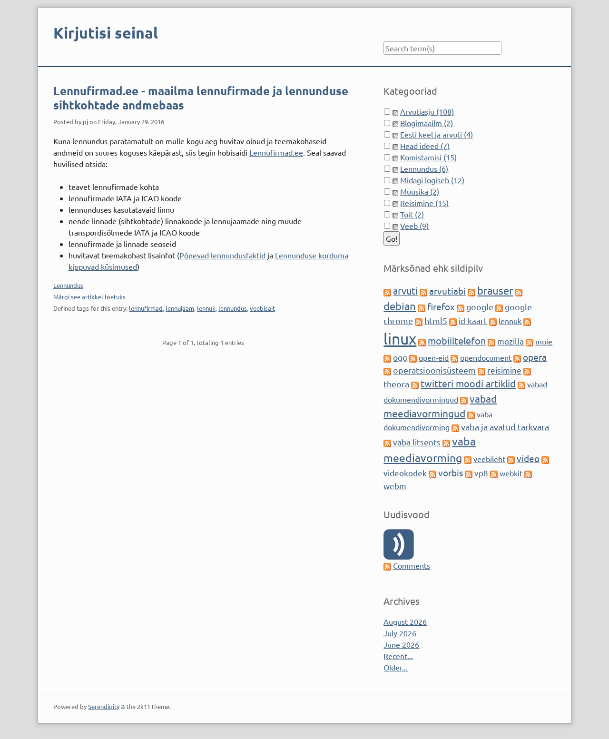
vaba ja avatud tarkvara (505, 427)
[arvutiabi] (423, 291)
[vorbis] (432, 473)
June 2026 (401, 644)
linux (399, 338)
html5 (435, 320)
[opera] (517, 357)
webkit (511, 473)
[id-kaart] (453, 320)
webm (394, 486)
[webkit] (494, 473)
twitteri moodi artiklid (468, 383)
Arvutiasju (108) (427, 111)
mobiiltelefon (457, 340)
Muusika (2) (419, 191)
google (479, 307)
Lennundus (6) (424, 168)
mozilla (510, 341)
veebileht (489, 458)
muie (543, 341)
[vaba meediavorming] (446, 442)
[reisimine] (481, 370)
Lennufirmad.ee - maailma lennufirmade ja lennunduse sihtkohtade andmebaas (200, 97)
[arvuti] (387, 291)
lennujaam (180, 308)
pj (85, 122)
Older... (395, 667)
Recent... (398, 655)
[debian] (518, 291)
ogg (400, 357)
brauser (495, 290)
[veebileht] (467, 458)
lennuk (206, 308)
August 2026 (405, 621)
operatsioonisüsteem (434, 370)
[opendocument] (454, 357)
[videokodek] (545, 458)
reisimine (504, 370)
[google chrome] (499, 307)
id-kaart (473, 320)
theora (396, 384)
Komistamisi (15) (428, 157)
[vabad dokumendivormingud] (521, 384)
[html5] (418, 320)
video (528, 458)
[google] (460, 307)
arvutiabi (447, 290)
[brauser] (471, 291)
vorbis (450, 472)
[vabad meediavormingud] (464, 399)
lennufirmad (146, 308)
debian (399, 306)
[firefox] (421, 307)
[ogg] (387, 357)
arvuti (405, 290)
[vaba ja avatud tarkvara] (455, 427)
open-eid (434, 357)
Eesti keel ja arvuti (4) (436, 134)
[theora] (527, 370)
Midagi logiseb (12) (432, 180)
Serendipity (103, 706)
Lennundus (68, 285)
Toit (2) (412, 214)
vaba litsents (417, 442)
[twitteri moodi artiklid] (415, 384)
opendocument (485, 357)
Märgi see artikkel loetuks (89, 297)
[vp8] (468, 473)
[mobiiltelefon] (422, 341)
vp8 (481, 473)
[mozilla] (491, 341)
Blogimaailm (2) (426, 123)
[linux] (527, 320)
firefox (441, 306)
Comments (411, 565)
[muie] (529, 341)
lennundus (232, 308)
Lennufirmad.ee (276, 152)
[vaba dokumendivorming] (471, 414)
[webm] (528, 473)
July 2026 (399, 633)
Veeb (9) (414, 225)
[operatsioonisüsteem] (387, 370)
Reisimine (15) (424, 202)
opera (535, 357)
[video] (511, 458)
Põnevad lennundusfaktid (222, 255)
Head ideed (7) (425, 145)
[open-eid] (413, 357)
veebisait (262, 308)
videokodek (405, 473)
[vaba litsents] (387, 442)
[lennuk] (493, 320)
